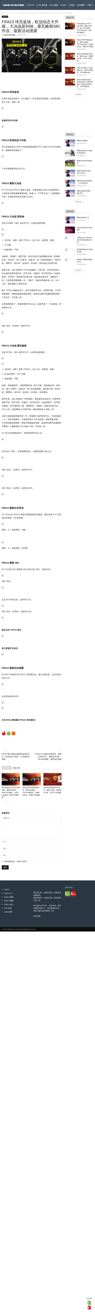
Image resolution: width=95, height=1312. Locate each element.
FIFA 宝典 (8, 908)
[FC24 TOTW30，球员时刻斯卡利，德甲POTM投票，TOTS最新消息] (70, 70)
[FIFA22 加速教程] (70, 143)
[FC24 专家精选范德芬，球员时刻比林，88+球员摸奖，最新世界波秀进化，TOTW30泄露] (70, 82)
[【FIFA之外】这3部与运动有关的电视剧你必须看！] (70, 240)
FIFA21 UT (8, 893)
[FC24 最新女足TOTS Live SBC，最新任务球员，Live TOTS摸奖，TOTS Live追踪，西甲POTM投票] (11, 779)
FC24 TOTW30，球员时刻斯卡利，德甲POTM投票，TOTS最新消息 (85, 70)
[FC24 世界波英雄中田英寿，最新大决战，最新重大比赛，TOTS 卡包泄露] (52, 779)
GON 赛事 (8, 912)
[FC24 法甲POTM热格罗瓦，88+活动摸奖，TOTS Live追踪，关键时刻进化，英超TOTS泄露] (32, 779)
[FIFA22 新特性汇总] (70, 219)
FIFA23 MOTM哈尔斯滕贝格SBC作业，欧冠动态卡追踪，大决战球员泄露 (16, 756)
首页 (3, 13)
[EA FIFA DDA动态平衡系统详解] (70, 251)
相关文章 (6, 768)
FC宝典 (71, 5)
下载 (89, 5)
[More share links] (13, 733)
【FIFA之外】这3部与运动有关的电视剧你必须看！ (84, 240)
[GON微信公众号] (67, 893)
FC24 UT (31, 5)
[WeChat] (9, 733)
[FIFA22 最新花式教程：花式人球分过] (70, 173)
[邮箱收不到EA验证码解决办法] (70, 261)
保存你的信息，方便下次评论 (15, 861)
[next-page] (7, 802)
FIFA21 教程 (8, 897)
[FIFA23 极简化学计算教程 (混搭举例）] (70, 153)
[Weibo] (4, 733)
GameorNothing (9, 35)
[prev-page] (3, 802)
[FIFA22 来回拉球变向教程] (70, 163)
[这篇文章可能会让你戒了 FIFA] (70, 230)
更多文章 (16, 768)
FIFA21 (7, 889)
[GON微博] (73, 893)
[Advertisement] (32, 79)
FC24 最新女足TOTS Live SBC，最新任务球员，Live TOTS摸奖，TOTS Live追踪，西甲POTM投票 (11, 792)
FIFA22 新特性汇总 (83, 217)
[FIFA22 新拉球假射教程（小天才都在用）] (70, 183)
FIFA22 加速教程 (82, 141)
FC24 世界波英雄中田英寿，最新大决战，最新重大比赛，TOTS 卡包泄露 (52, 790)
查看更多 (78, 94)
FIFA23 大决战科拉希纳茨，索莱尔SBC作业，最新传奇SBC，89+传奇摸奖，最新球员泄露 (48, 756)
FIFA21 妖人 (8, 904)
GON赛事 (81, 5)
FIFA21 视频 (8, 901)
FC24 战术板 (42, 5)
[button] (92, 5)
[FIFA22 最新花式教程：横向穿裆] (70, 193)
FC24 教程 (53, 5)
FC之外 (63, 5)
